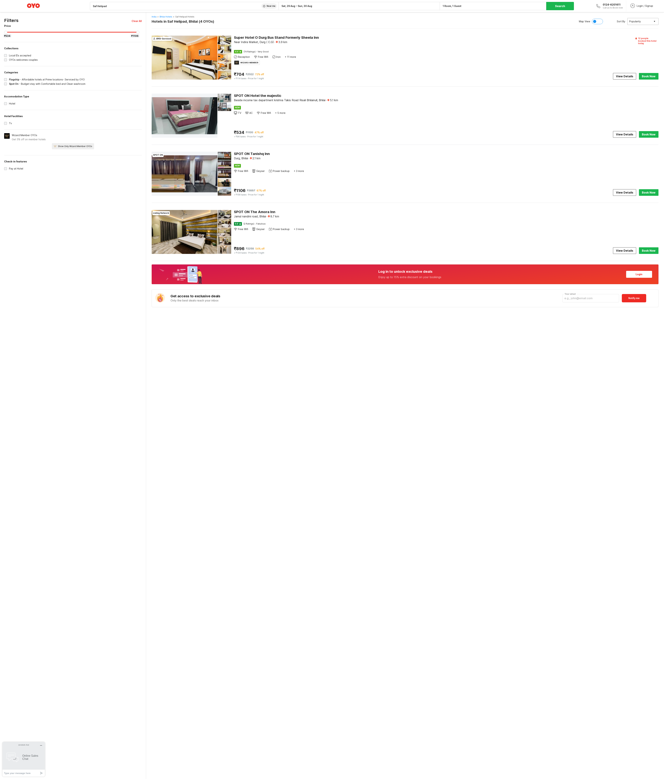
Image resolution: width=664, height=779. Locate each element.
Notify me (634, 298)
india (154, 16)
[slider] (5, 32)
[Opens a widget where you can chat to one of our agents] (23, 759)
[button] (137, 21)
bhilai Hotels (166, 16)
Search (560, 6)
